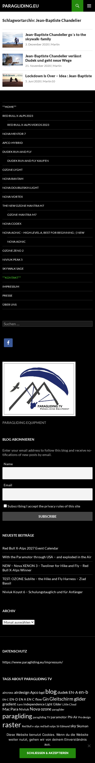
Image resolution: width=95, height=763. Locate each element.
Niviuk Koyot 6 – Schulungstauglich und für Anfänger (42, 592)
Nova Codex (11, 223)
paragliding (17, 716)
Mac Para (10, 709)
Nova (35, 709)
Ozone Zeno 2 (13, 250)
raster (11, 724)
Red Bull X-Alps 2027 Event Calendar (30, 548)
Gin (46, 699)
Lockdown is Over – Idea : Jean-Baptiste (58, 76)
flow (38, 699)
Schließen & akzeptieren (47, 753)
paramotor (59, 717)
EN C (31, 699)
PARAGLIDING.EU (20, 6)
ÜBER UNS (9, 304)
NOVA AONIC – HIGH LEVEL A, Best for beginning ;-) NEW (43, 232)
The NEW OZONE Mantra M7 (23, 205)
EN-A (73, 692)
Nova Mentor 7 (14, 134)
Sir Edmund (63, 726)
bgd (42, 692)
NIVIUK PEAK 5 (12, 259)
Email (8, 485)
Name (8, 464)
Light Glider (53, 704)
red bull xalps (48, 726)
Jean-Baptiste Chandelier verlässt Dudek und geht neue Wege (53, 58)
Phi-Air (72, 717)
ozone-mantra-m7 (22, 214)
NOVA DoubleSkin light (20, 187)
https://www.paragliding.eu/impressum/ (32, 662)
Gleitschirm (61, 699)
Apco (34, 692)
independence (34, 704)
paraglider (58, 709)
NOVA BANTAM (12, 178)
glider (80, 699)
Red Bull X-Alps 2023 (17, 116)
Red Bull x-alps (30, 726)
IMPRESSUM (10, 286)
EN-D (14, 699)
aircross (7, 692)
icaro (20, 704)
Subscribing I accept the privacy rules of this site (43, 506)
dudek (62, 692)
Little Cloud (69, 704)
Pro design (84, 717)
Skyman (82, 726)
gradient (9, 704)
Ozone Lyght (12, 169)
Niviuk (24, 709)
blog (51, 691)
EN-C (5, 699)
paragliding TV (41, 717)
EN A (22, 699)
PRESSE (7, 295)
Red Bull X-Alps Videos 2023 (28, 125)
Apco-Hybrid (12, 143)
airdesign (21, 692)
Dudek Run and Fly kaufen (28, 161)
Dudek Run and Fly (17, 152)
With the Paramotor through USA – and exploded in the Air (47, 557)
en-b (83, 692)
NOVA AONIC (16, 241)
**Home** (9, 107)
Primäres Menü (89, 6)
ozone (46, 709)
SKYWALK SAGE (13, 268)
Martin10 (49, 81)
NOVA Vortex (12, 196)
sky (73, 725)
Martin (55, 44)
